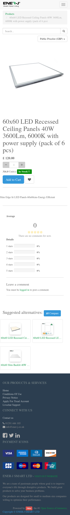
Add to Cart (13, 179)
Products (9, 14)
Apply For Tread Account (16, 401)
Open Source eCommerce (54, 508)
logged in (24, 289)
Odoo (29, 508)
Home (6, 390)
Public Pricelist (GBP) (52, 38)
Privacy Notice (10, 397)
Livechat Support (11, 404)
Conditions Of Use (12, 394)
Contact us (8, 417)
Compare (54, 313)
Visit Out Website (46, 476)
